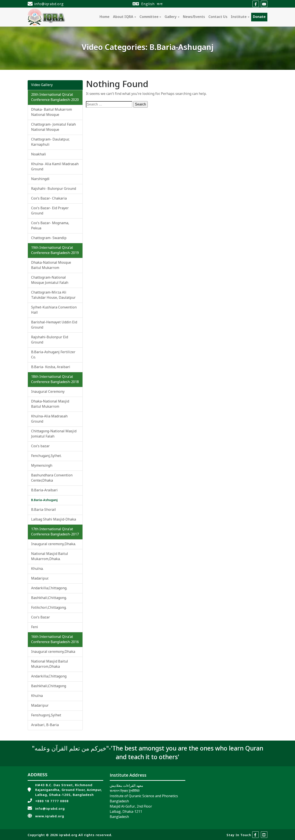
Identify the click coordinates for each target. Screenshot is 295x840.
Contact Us (217, 17)
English (148, 4)
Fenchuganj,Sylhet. (46, 456)
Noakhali (38, 154)
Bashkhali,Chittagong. (49, 598)
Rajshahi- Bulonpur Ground (53, 189)
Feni (34, 627)
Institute (239, 17)
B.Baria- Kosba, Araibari (50, 367)
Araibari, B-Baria (45, 725)
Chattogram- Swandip (49, 238)
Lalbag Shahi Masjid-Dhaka (53, 519)
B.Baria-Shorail (43, 510)
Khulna (37, 696)
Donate (259, 17)
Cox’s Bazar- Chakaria (49, 198)
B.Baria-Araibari (44, 490)
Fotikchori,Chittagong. (49, 607)
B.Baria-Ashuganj (44, 500)
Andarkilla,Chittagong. (49, 588)
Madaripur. (40, 578)
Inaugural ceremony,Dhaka (53, 652)
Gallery (171, 17)
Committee (149, 17)
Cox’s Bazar (40, 617)
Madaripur (40, 705)
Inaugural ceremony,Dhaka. (53, 544)
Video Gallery (42, 85)
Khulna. (37, 569)
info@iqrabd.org (49, 4)
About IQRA (123, 17)
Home (104, 17)
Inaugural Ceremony (48, 392)
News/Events (194, 17)
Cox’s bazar (40, 446)
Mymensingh (41, 465)
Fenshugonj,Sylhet (46, 715)
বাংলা (160, 4)
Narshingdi (40, 179)
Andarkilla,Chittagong (49, 676)
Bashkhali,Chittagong (48, 686)
